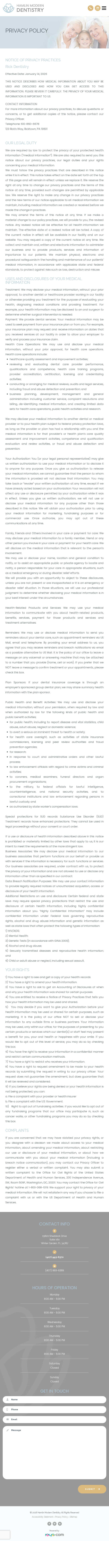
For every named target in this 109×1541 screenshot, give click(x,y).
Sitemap (73, 1517)
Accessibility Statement (42, 1517)
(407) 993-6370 (55, 1257)
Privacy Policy (61, 1517)
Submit (90, 1489)
